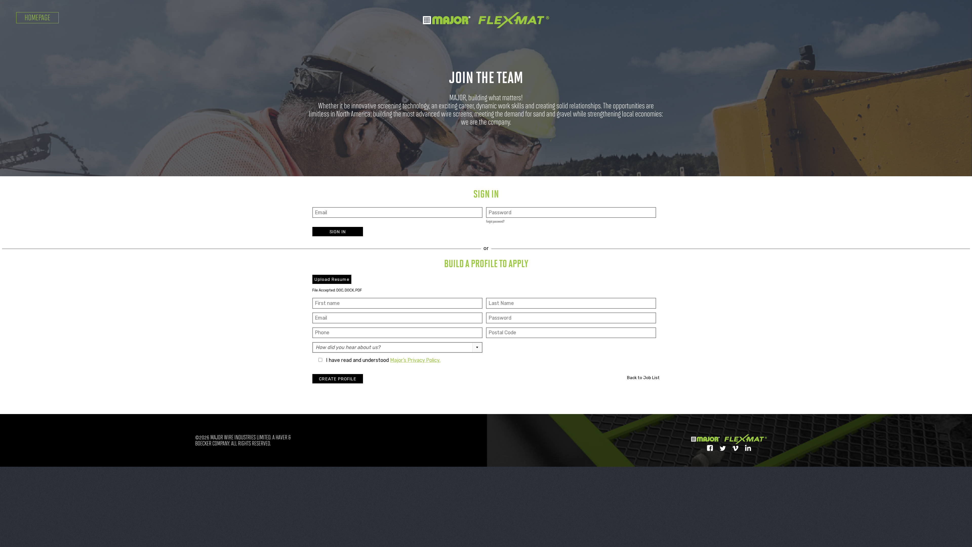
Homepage (37, 17)
